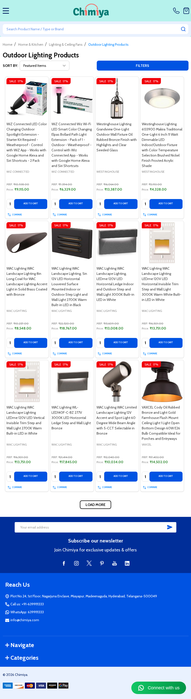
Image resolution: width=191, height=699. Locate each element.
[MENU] (6, 10)
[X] (89, 563)
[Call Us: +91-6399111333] (177, 11)
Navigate (22, 645)
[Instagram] (76, 563)
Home (7, 44)
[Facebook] (63, 563)
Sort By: (10, 65)
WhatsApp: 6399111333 (27, 612)
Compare (17, 214)
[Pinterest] (102, 563)
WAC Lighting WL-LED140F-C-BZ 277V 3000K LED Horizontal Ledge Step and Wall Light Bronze (71, 417)
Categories (24, 657)
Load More (95, 504)
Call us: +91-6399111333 (27, 604)
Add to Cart (31, 203)
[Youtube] (114, 563)
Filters (142, 65)
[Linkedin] (127, 563)
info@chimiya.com (24, 620)
